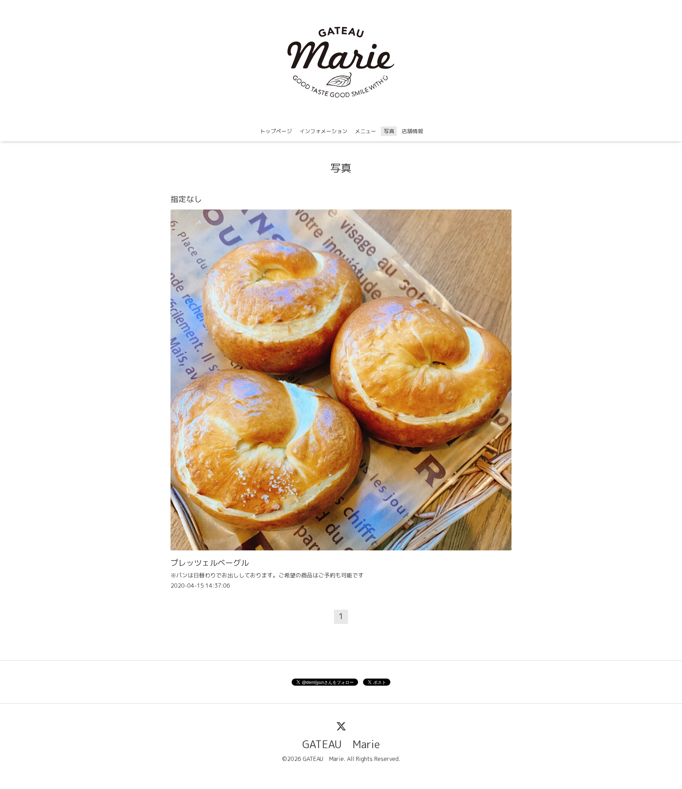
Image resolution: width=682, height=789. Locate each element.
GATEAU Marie (341, 744)
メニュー (365, 131)
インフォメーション (323, 131)
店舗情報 (412, 131)
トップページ (276, 131)
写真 (389, 131)
